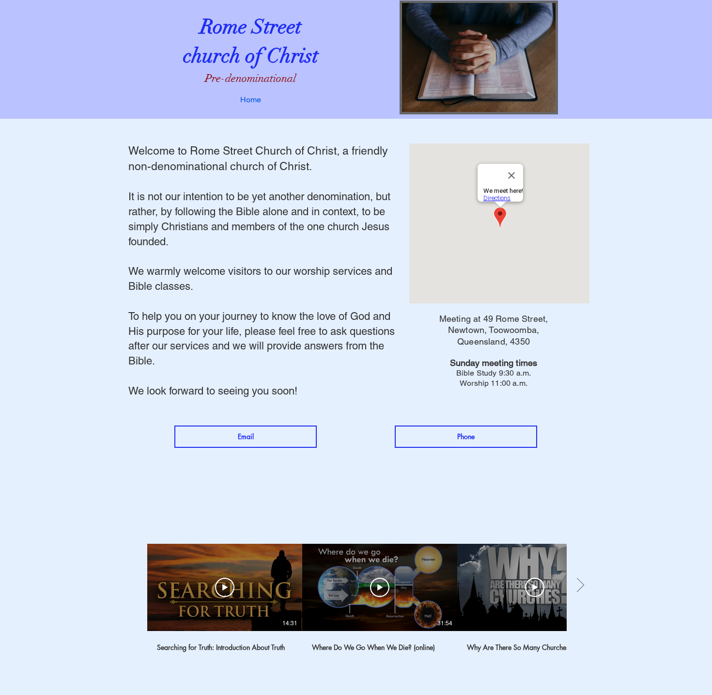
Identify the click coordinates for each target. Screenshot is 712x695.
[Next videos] (580, 585)
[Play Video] (224, 587)
